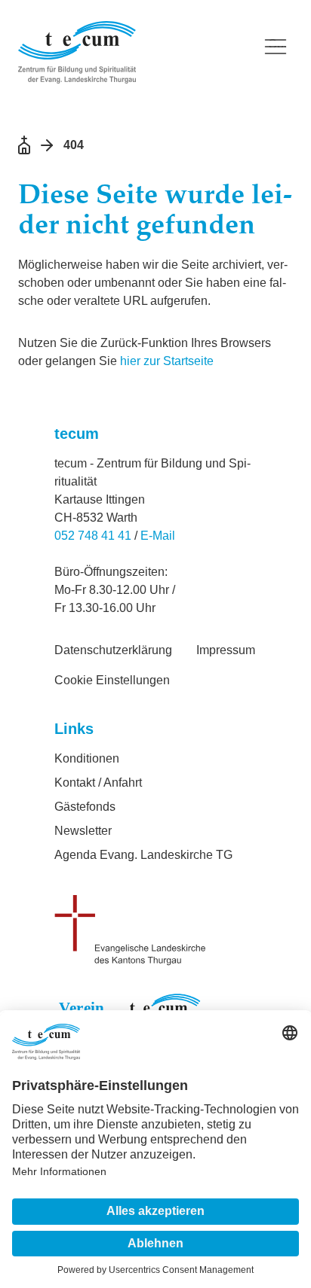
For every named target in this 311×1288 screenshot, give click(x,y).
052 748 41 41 (92, 535)
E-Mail (157, 535)
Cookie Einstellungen (112, 680)
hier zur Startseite (167, 361)
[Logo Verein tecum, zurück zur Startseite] (131, 52)
